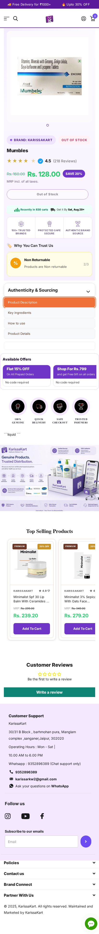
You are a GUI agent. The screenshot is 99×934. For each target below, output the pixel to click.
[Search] (15, 18)
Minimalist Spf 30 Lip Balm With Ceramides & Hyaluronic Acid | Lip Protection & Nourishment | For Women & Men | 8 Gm (30, 599)
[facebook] (42, 816)
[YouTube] (25, 816)
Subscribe (85, 841)
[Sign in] (83, 18)
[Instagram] (8, 816)
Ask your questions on (42, 786)
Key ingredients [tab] (19, 313)
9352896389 (26, 772)
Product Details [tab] (19, 333)
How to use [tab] (16, 323)
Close (49, 862)
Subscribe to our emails (24, 831)
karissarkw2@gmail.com (36, 779)
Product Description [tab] (22, 302)
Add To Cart (31, 629)
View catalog (6, 19)
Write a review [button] (49, 692)
